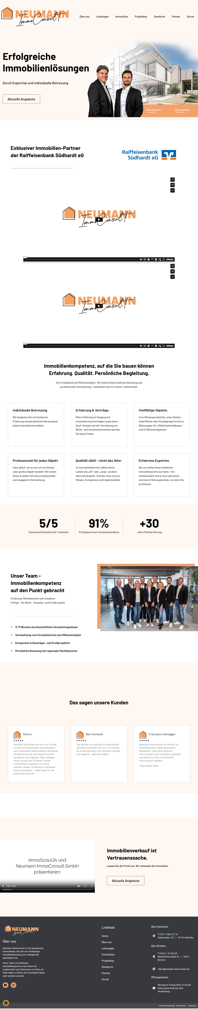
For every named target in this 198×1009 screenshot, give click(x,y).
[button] (6, 1003)
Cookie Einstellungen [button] (167, 1006)
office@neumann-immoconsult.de (174, 969)
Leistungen (102, 16)
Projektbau (141, 16)
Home (105, 935)
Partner (176, 16)
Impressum (192, 1006)
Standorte (159, 16)
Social (190, 16)
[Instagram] (13, 985)
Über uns (84, 16)
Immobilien (121, 16)
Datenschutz (181, 1006)
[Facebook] (5, 985)
